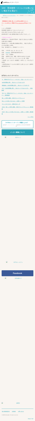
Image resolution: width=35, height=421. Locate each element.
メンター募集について (17, 132)
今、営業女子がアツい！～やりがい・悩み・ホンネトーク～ (17, 79)
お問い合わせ (21, 411)
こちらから (20, 23)
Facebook (17, 273)
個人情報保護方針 (6, 411)
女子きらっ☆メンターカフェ (9, 15)
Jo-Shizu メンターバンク (10, 2)
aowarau (8, 52)
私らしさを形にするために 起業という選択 (13, 101)
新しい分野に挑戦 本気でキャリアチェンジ (13, 98)
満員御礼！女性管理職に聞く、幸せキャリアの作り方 (15, 85)
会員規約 (14, 411)
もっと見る (30, 116)
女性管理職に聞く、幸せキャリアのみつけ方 (13, 82)
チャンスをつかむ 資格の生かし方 (11, 104)
